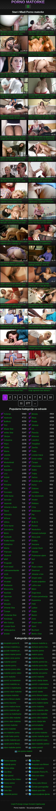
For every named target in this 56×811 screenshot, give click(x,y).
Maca (34, 418)
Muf (33, 559)
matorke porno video (12, 673)
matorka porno (38, 658)
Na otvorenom (38, 496)
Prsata (34, 421)
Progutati (8, 563)
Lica (5, 474)
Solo (6, 488)
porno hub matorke (40, 699)
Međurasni (36, 511)
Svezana (35, 544)
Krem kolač (8, 567)
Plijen (6, 444)
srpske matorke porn (40, 736)
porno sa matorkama (12, 714)
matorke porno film (39, 666)
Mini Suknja (9, 623)
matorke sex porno (39, 673)
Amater (35, 500)
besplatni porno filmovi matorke (13, 643)
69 (33, 563)
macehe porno (38, 651)
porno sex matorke (39, 714)
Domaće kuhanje (39, 533)
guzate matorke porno (13, 651)
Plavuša (35, 433)
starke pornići (37, 747)
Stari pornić (9, 776)
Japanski (8, 503)
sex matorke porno (12, 733)
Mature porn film (38, 790)
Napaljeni (8, 470)
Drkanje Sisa (9, 608)
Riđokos (35, 503)
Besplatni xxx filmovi (40, 764)
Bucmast (35, 630)
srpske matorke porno (13, 740)
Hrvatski (7, 582)
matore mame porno (12, 654)
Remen (35, 526)
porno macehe (10, 703)
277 (28, 403)
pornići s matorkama (40, 684)
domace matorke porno (13, 647)
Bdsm (6, 533)
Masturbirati (9, 462)
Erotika (34, 541)
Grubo (6, 600)
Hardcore (8, 418)
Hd (33, 429)
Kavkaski (8, 537)
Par (33, 515)
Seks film (8, 790)
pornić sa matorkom (12, 680)
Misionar (35, 436)
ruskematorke (37, 729)
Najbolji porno (10, 764)
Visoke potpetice (39, 582)
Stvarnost (36, 570)
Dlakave (35, 488)
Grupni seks (37, 578)
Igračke (7, 466)
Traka (34, 451)
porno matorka (38, 706)
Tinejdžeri (36, 444)
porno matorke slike (40, 710)
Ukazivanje (36, 466)
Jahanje (35, 425)
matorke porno (10, 666)
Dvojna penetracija (40, 596)
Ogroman (8, 596)
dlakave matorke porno (41, 643)
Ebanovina (8, 589)
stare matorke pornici (40, 744)
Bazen (34, 615)
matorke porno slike (12, 669)
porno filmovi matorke (41, 695)
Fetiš (34, 604)
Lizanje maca (37, 455)
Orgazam (8, 578)
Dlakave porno (38, 768)
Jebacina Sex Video (12, 779)
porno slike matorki (40, 718)
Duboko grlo (37, 481)
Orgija (34, 611)
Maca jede (36, 537)
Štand (6, 511)
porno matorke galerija (13, 710)
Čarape (35, 462)
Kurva (34, 485)
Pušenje (7, 414)
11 (21, 403)
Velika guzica (9, 630)
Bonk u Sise (37, 634)
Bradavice (8, 585)
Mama (6, 451)
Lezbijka (35, 492)
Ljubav (34, 608)
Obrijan (7, 436)
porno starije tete (39, 721)
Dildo (34, 518)
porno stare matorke (12, 721)
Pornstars (8, 492)
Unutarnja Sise (10, 615)
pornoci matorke (11, 725)
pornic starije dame (40, 680)
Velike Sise (8, 433)
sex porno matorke (39, 733)
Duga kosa (36, 593)
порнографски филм (41, 794)
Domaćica (8, 544)
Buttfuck (7, 421)
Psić (5, 425)
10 (50, 397)
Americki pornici (10, 794)
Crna (34, 507)
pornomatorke (37, 725)
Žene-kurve (9, 526)
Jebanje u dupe (10, 507)
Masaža (7, 604)
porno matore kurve (12, 706)
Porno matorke (28, 2)
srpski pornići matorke (41, 740)
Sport (34, 626)
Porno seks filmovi (39, 783)
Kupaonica (36, 600)
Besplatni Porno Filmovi (41, 772)
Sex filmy (8, 772)
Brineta (35, 414)
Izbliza (6, 522)
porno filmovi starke (12, 699)
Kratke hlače (9, 541)
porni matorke (10, 677)
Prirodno (7, 485)
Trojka (34, 474)
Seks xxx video (38, 776)
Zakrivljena (8, 529)
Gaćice (34, 477)
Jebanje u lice (37, 574)
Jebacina (8, 787)
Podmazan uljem (39, 555)
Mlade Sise (8, 429)
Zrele (34, 619)
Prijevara (8, 552)
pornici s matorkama (12, 688)
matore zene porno (12, 658)
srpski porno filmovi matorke (13, 744)
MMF (6, 559)
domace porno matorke (41, 647)
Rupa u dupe (37, 567)
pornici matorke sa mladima (13, 684)
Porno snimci (9, 783)
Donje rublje (37, 459)
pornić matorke (38, 677)
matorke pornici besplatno (41, 662)
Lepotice (35, 440)
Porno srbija (9, 768)
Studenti (7, 555)
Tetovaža (8, 515)
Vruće (6, 459)
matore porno (37, 654)
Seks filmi (36, 761)
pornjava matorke (11, 695)
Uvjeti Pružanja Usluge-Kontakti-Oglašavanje (28, 804)
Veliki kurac (9, 496)
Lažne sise (36, 585)
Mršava (7, 518)
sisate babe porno (11, 736)
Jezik (6, 574)
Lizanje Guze (37, 548)
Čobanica (8, 440)
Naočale (7, 593)
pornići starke (37, 692)
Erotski (7, 634)
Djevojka (7, 500)
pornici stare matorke (13, 692)
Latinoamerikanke (11, 570)
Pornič (34, 779)
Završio (35, 447)
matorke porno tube (40, 669)
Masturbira (36, 529)
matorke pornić (10, 662)
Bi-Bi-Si (35, 522)
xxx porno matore (25, 751)
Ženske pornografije (40, 787)
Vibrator (35, 552)
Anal (6, 481)
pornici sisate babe (40, 688)
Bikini (34, 589)
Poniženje (8, 619)
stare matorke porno (12, 747)
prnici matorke (10, 729)
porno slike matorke (12, 718)
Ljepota (7, 455)
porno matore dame (40, 703)
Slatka (6, 447)
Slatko (34, 470)
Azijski (6, 477)
